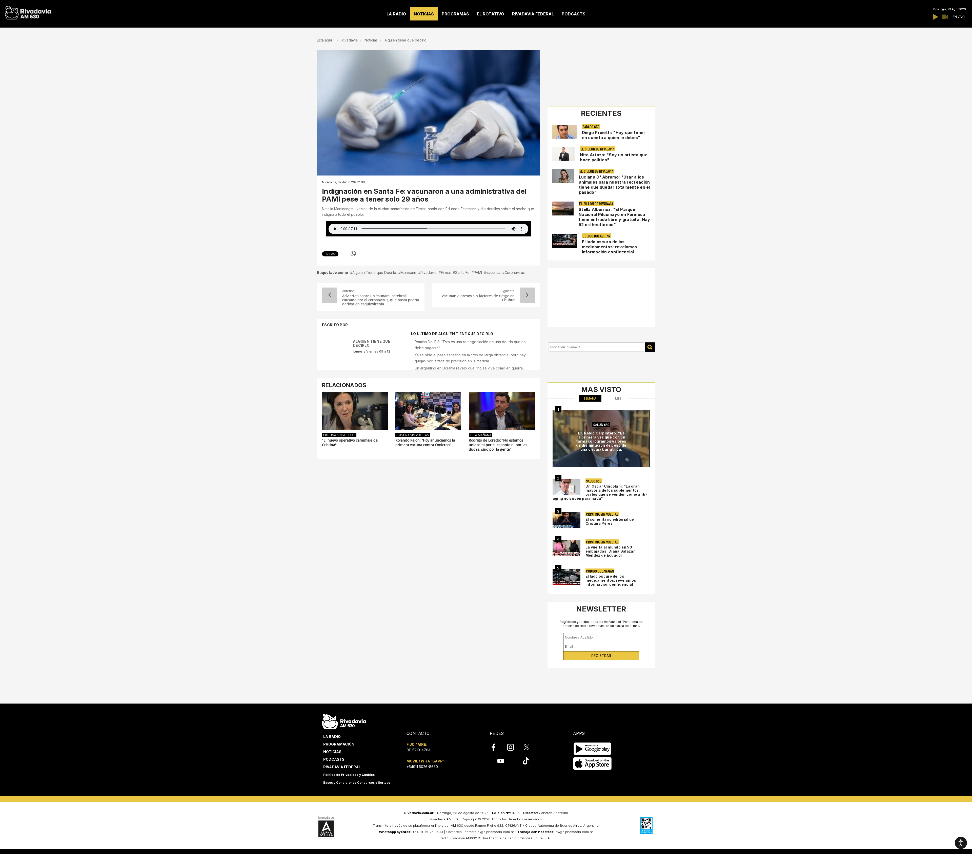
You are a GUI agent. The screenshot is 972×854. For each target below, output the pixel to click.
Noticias (332, 752)
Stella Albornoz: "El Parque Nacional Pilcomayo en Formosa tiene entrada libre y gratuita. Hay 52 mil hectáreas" (614, 217)
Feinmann (408, 272)
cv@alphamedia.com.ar (574, 832)
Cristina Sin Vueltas (339, 435)
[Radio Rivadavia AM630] (28, 11)
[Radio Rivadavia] (344, 720)
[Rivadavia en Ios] (592, 763)
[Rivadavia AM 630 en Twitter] (530, 747)
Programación (338, 744)
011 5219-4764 (419, 750)
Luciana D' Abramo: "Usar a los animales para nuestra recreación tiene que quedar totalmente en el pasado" (614, 184)
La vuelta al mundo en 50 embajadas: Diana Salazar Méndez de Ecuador (610, 551)
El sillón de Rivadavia (597, 148)
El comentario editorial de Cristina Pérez (609, 521)
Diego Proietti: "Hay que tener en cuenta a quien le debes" (613, 135)
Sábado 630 (590, 126)
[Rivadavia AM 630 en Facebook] (496, 747)
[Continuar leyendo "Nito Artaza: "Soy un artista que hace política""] (563, 154)
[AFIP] (646, 825)
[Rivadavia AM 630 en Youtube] (500, 761)
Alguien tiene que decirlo (371, 343)
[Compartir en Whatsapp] (353, 253)
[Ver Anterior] (329, 295)
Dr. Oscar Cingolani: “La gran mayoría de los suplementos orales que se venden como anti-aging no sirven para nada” (600, 492)
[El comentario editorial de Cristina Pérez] (566, 520)
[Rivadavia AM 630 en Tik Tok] (526, 761)
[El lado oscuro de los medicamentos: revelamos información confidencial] (566, 577)
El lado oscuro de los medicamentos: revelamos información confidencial (609, 246)
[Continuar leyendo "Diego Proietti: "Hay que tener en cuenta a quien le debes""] (564, 132)
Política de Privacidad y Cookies (349, 775)
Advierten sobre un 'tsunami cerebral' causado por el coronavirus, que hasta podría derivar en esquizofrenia (380, 300)
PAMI (478, 272)
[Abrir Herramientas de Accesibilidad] (961, 843)
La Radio (332, 736)
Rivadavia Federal (342, 767)
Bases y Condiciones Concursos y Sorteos (356, 782)
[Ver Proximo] (527, 295)
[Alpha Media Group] (326, 826)
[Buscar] (650, 347)
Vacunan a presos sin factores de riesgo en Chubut (478, 298)
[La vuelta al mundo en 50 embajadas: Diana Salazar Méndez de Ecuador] (566, 548)
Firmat (446, 272)
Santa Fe (462, 272)
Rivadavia (428, 272)
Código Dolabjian (596, 235)
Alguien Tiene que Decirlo (374, 272)
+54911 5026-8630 (422, 766)
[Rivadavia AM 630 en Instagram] (513, 747)
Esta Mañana (480, 435)
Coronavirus (514, 272)
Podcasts (334, 759)
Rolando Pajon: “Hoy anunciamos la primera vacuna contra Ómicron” (425, 442)
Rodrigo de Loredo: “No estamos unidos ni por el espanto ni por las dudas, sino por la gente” (498, 445)
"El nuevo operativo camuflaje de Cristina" (350, 442)
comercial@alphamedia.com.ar (489, 832)
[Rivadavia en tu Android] (592, 749)
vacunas (493, 272)
